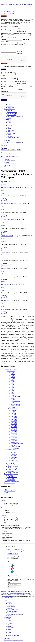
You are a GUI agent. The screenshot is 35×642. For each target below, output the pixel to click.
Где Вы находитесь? (22, 43)
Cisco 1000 (14, 416)
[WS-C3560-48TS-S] (1, 299)
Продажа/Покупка (9, 109)
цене (2, 182)
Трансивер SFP (11, 465)
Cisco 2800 (14, 424)
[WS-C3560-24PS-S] (1, 250)
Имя (18, 80)
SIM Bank (10, 475)
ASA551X (14, 454)
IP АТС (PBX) (11, 480)
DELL (9, 122)
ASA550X (14, 452)
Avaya (9, 134)
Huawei (9, 125)
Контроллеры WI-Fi (13, 472)
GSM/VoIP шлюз (12, 477)
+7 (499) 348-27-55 (9, 11)
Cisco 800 (13, 415)
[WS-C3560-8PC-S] (1, 218)
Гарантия (3, 515)
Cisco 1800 (14, 419)
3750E (12, 389)
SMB (12, 398)
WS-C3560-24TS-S (6, 284)
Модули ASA (15, 461)
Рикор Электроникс (13, 137)
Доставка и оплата (12, 113)
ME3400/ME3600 (16, 396)
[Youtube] (12, 569)
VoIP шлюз (10, 478)
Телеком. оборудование (11, 474)
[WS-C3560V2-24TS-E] (1, 234)
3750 (12, 386)
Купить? (3, 69)
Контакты (7, 140)
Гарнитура (10, 471)
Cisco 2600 (14, 422)
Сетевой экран (11, 449)
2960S (12, 375)
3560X (13, 384)
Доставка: (3, 500)
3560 (12, 380)
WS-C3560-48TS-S (6, 300)
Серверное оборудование (11, 481)
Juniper (9, 128)
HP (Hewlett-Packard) (10, 491)
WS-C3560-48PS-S (6, 268)
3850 (12, 392)
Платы (13, 407)
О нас (5, 103)
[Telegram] (12, 572)
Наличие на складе (12, 112)
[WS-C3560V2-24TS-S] (1, 202)
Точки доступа (11, 469)
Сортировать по (5, 181)
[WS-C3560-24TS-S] (1, 283)
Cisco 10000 (14, 442)
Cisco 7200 (14, 434)
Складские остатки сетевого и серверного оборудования (17, 4)
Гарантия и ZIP (11, 115)
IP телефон (10, 463)
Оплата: (3, 508)
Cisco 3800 (14, 430)
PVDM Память (15, 448)
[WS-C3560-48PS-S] (1, 266)
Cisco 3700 (14, 428)
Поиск (18, 149)
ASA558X (14, 460)
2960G (13, 374)
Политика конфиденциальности (13, 142)
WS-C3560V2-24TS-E (7, 236)
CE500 (13, 399)
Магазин (9, 110)
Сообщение (19, 51)
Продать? (3, 16)
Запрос (9, 118)
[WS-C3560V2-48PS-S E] (1, 186)
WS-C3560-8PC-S (6, 219)
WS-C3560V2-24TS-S (7, 203)
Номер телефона (21, 31)
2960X (13, 377)
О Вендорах (7, 119)
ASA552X (14, 455)
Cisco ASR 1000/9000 (17, 443)
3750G (13, 387)
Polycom (6, 494)
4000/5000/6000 (15, 401)
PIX (12, 451)
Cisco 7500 (14, 439)
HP (8, 124)
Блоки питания (15, 405)
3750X (13, 390)
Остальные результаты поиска (9, 156)
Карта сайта (10, 107)
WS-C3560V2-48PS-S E (7, 187)
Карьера (9, 106)
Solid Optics (10, 130)
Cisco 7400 (14, 437)
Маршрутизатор (12, 408)
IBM (8, 127)
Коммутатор (7, 165)
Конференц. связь (12, 466)
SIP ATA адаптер (12, 468)
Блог (5, 139)
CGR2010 (13, 410)
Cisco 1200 (14, 418)
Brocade (9, 136)
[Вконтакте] (12, 566)
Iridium (6, 492)
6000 (12, 402)
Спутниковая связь (9, 483)
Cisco (9, 121)
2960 (12, 372)
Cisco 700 (13, 413)
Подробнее (4, 200)
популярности (5, 184)
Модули (13, 445)
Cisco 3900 (14, 431)
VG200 (13, 411)
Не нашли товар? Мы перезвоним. (10, 525)
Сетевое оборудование (10, 163)
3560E (12, 383)
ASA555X (14, 458)
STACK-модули (15, 404)
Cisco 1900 (14, 421)
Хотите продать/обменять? (15, 116)
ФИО (18, 28)
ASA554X (14, 457)
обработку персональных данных (12, 593)
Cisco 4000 (14, 433)
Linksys (9, 131)
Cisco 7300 (14, 436)
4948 (12, 393)
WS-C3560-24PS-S (6, 252)
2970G (13, 378)
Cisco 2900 (14, 425)
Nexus (12, 395)
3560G (13, 381)
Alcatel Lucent (11, 133)
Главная (6, 159)
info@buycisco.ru (9, 13)
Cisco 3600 (14, 427)
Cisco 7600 (14, 440)
